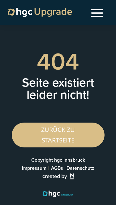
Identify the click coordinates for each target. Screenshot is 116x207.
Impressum (34, 168)
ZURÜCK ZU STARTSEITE (58, 134)
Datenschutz (80, 168)
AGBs (57, 168)
